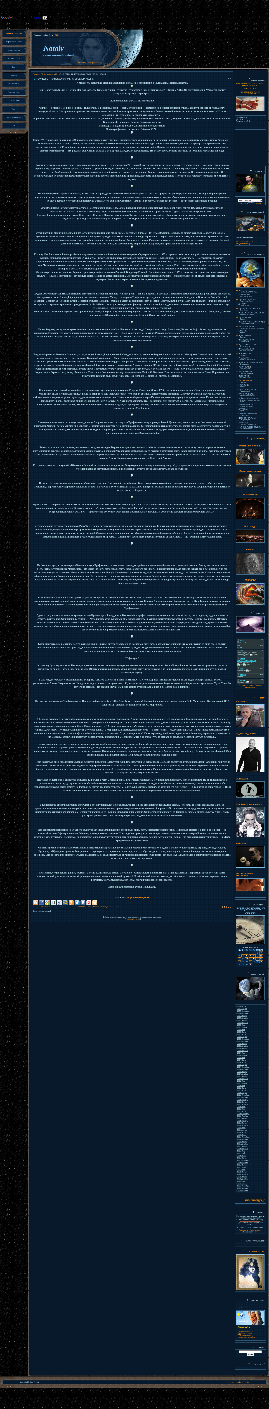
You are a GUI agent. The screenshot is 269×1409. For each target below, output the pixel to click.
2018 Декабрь (242, 1167)
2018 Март (241, 1151)
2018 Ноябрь (242, 1165)
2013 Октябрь (242, 1041)
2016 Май (241, 1109)
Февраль (50, 74)
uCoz (247, 1382)
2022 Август (242, 1183)
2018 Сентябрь (243, 1160)
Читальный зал (250, 494)
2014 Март (241, 1053)
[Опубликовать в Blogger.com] (35, 902)
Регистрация (92, 63)
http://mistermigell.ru (138, 897)
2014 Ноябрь (242, 1072)
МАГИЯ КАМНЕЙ (245, 394)
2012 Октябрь (242, 1013)
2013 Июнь (241, 1032)
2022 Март (241, 1181)
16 (257, 959)
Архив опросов (256, 1230)
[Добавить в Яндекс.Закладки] (88, 902)
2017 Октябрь (242, 1139)
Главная (81, 63)
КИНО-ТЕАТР (45, 907)
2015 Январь (242, 1076)
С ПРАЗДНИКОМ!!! (245, 389)
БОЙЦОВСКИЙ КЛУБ (246, 398)
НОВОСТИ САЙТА (245, 418)
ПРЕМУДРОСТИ (245, 340)
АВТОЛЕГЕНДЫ (244, 326)
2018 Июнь (241, 1155)
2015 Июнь (241, 1088)
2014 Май (241, 1058)
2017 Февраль (242, 1125)
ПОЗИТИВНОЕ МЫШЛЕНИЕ (249, 313)
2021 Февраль (242, 1174)
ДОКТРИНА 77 (242, 701)
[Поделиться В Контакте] (82, 902)
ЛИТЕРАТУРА (243, 371)
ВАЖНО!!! (242, 295)
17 (261, 959)
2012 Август (242, 1009)
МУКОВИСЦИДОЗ (245, 299)
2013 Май (241, 1030)
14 (250, 959)
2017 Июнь (241, 1132)
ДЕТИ (240, 304)
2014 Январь (242, 1048)
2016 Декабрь (242, 1121)
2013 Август (242, 1037)
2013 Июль (241, 1034)
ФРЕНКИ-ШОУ (242, 843)
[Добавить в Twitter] (77, 902)
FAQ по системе (244, 1335)
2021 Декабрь (242, 1179)
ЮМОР (241, 331)
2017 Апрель (242, 1130)
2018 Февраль (242, 1148)
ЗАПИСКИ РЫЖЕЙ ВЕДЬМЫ (249, 427)
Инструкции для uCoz (246, 1337)
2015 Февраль (242, 1079)
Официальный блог (245, 1331)
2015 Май (241, 1086)
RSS (56, 35)
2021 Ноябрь (242, 1176)
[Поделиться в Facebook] (41, 902)
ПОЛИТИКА (243, 335)
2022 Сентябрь (243, 1186)
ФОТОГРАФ (243, 367)
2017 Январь (242, 1123)
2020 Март (241, 1169)
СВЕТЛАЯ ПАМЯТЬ (246, 413)
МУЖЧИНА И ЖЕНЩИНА (248, 308)
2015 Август (242, 1093)
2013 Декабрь (242, 1046)
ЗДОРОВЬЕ (243, 317)
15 (254, 959)
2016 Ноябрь (242, 1118)
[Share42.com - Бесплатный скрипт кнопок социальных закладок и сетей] (94, 902)
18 (240, 962)
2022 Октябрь (242, 1188)
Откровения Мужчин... (250, 446)
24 (261, 962)
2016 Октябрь (242, 1116)
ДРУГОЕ (241, 409)
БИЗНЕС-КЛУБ (244, 404)
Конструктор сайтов (235, 1382)
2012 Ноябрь (242, 1016)
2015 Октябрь (242, 1097)
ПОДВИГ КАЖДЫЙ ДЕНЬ (246, 734)
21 (250, 962)
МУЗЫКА (242, 358)
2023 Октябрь (242, 1190)
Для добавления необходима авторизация (250, 686)
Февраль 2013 (250, 947)
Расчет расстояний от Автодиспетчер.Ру (244, 243)
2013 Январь (242, 1020)
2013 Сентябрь (243, 1039)
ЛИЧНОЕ (242, 422)
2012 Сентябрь (243, 1011)
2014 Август (242, 1065)
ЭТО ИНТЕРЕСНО (245, 344)
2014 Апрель (242, 1055)
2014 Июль (241, 1062)
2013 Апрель (242, 1027)
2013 (43, 74)
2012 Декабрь (242, 1018)
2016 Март (241, 1107)
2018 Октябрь (242, 1162)
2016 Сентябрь (243, 1114)
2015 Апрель (242, 1083)
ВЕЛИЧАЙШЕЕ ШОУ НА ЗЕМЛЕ (249, 804)
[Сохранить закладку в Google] (47, 902)
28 (250, 965)
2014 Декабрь (242, 1074)
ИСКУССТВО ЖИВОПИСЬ (249, 362)
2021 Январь (242, 1172)
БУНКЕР (250, 550)
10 (261, 956)
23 (56, 74)
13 (247, 959)
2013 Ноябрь (242, 1044)
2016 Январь (242, 1102)
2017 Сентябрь (243, 1137)
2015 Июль (241, 1090)
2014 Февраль (242, 1051)
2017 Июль (241, 1134)
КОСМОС (242, 385)
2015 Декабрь (242, 1100)
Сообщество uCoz (245, 1333)
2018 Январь (242, 1146)
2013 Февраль (242, 1023)
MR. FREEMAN (242, 779)
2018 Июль (241, 1158)
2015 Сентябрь (243, 1095)
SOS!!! (240, 290)
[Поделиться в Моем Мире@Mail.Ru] (65, 902)
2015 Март (241, 1081)
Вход (100, 63)
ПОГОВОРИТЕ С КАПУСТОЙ (250, 322)
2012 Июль (241, 1006)
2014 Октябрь (242, 1069)
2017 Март (241, 1128)
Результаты (243, 1230)
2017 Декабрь (242, 1144)
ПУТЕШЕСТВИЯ (245, 349)
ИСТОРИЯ (242, 376)
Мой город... (250, 526)
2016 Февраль (242, 1104)
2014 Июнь (241, 1060)
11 (240, 959)
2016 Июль (241, 1111)
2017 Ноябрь (242, 1141)
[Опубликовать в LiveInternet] (53, 902)
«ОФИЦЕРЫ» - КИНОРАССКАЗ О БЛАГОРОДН (93, 907)
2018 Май (241, 1153)
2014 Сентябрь (243, 1067)
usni (71, 907)
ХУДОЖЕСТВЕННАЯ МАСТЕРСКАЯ (244, 874)
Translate (258, 203)
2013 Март (241, 1025)
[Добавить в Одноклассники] (71, 902)
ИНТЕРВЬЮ (243, 353)
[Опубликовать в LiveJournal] (59, 902)
